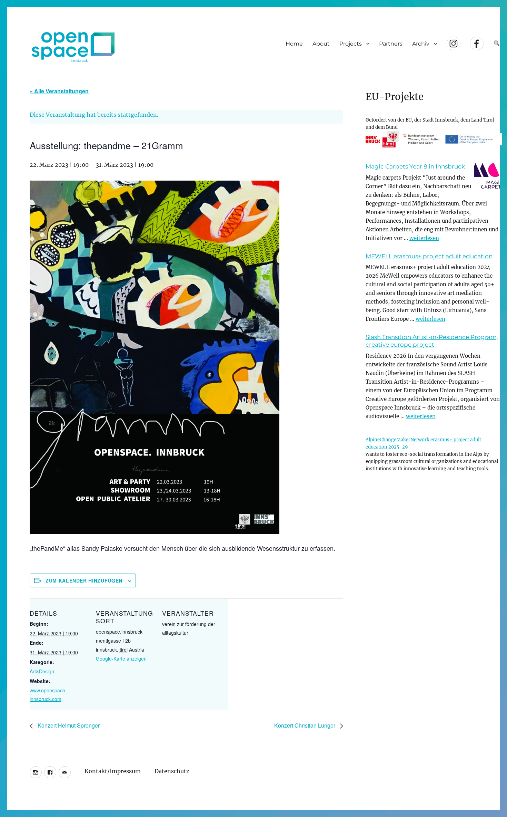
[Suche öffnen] (497, 43)
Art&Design (42, 671)
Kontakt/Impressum (112, 771)
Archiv (420, 43)
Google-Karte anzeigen (121, 658)
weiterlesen (424, 238)
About (321, 43)
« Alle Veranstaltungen (59, 91)
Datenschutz (172, 771)
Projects (350, 43)
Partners (390, 43)
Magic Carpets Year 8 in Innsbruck (415, 166)
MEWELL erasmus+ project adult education (429, 256)
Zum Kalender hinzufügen (84, 580)
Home (294, 43)
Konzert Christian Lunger (305, 725)
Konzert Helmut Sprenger (68, 725)
